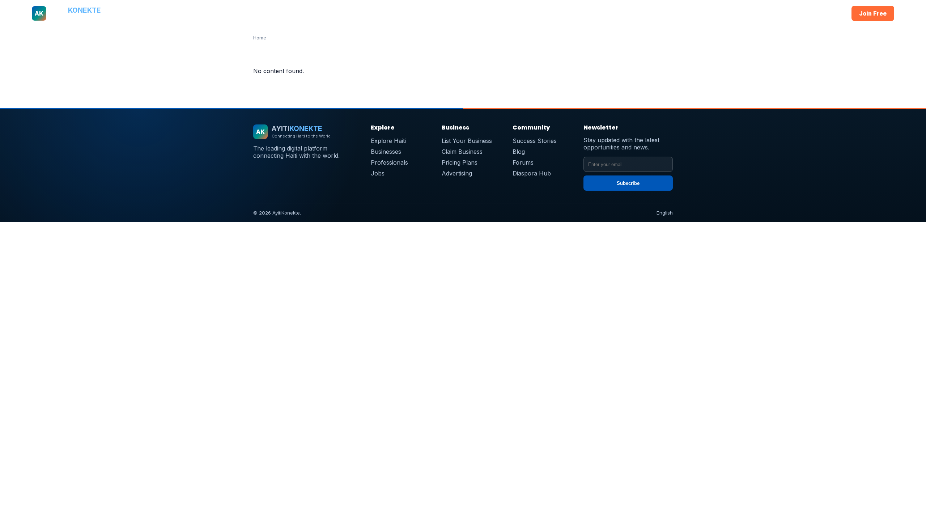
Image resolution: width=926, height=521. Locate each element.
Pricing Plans (459, 162)
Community (546, 13)
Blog (519, 151)
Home (347, 13)
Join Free (873, 13)
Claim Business (462, 151)
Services (492, 13)
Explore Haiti (388, 140)
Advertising (457, 173)
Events (577, 13)
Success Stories (535, 140)
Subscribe (628, 183)
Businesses (413, 13)
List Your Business (467, 140)
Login (831, 13)
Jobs (517, 13)
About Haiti (376, 13)
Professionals (454, 13)
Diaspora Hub (532, 173)
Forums (523, 162)
